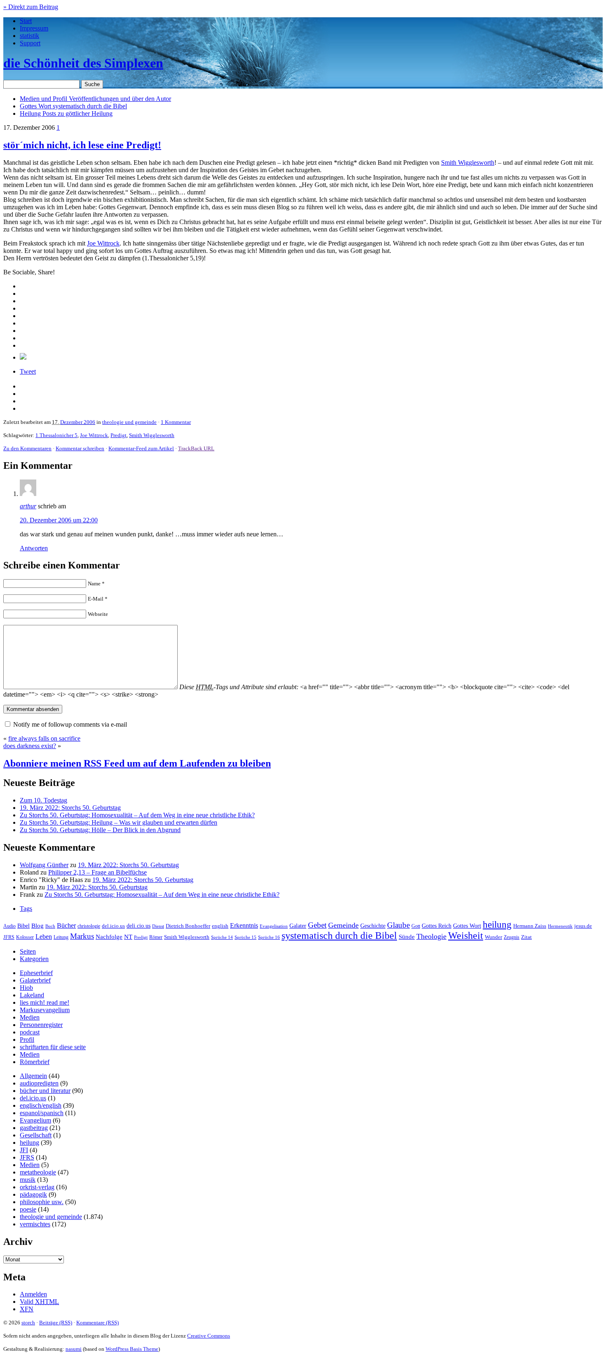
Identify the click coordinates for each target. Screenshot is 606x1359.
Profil (27, 1039)
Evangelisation (274, 926)
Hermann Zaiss (529, 926)
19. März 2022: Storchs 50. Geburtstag (70, 807)
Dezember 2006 (77, 422)
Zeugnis (511, 937)
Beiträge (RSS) (55, 1322)
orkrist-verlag (37, 1187)
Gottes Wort (73, 106)
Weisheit (465, 935)
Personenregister (41, 1024)
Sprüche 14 (222, 937)
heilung (497, 924)
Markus (82, 936)
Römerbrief (34, 1061)
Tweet (28, 371)
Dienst (158, 926)
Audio (9, 926)
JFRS (8, 937)
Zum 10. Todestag (43, 800)
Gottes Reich (436, 925)
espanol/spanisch (41, 1112)
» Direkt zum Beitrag (30, 6)
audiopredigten (39, 1083)
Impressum (34, 28)
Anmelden (33, 1294)
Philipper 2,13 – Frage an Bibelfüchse (97, 872)
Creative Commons (208, 1336)
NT (128, 936)
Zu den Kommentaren (27, 448)
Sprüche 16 (269, 937)
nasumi (74, 1349)
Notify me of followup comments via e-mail (70, 724)
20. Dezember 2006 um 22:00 (59, 520)
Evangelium (35, 1120)
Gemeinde (343, 925)
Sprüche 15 (245, 937)
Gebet (317, 925)
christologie (89, 926)
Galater (297, 926)
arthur (28, 506)
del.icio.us (113, 926)
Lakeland (32, 995)
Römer (155, 937)
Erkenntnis (244, 925)
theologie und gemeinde (129, 422)
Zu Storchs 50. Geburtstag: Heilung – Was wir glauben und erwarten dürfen (118, 822)
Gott (415, 926)
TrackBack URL (196, 448)
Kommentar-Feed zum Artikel (141, 448)
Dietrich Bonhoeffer (188, 926)
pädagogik (33, 1194)
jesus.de (583, 926)
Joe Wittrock (103, 243)
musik (27, 1179)
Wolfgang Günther (44, 864)
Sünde (407, 936)
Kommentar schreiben (80, 448)
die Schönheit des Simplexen (83, 63)
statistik (29, 35)
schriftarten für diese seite (53, 1046)
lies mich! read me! (44, 1002)
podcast (30, 1032)
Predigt (118, 435)
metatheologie (38, 1172)
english (220, 926)
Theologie (431, 936)
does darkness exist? (29, 745)
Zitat (526, 937)
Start (26, 20)
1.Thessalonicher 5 (56, 435)
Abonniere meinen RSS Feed (137, 763)
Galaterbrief (35, 980)
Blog (37, 925)
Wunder (493, 937)
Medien (30, 1017)
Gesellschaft (36, 1135)
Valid (39, 1301)
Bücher (66, 925)
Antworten (34, 548)
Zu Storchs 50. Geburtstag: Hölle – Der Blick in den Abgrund (100, 829)
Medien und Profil (95, 98)
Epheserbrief (36, 972)
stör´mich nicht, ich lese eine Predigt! (82, 145)
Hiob (26, 987)
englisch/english (40, 1105)
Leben (43, 936)
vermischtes (35, 1224)
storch (28, 1322)
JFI (24, 1149)
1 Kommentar (176, 422)
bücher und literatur (45, 1090)
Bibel (23, 925)
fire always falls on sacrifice (44, 738)
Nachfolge (109, 936)
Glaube (398, 925)
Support (30, 43)
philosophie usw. (41, 1201)
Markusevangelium (45, 1009)
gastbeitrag (34, 1127)
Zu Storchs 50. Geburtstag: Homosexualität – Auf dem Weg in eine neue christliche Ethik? (137, 815)
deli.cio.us (138, 925)
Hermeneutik (560, 926)
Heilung (66, 113)
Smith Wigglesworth (467, 162)
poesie (28, 1209)
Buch (50, 926)
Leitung (61, 937)
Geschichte (372, 926)
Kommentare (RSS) (97, 1322)
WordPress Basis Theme (132, 1349)
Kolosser (25, 937)
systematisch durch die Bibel (339, 935)
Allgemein (33, 1075)
